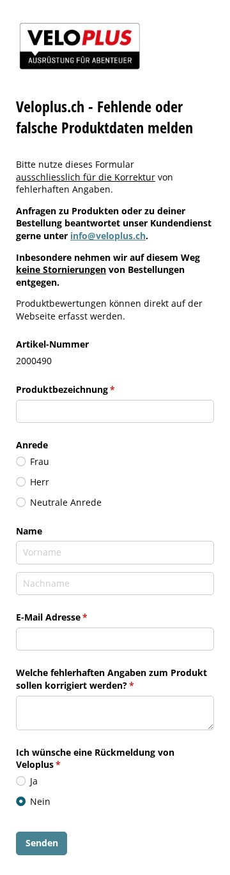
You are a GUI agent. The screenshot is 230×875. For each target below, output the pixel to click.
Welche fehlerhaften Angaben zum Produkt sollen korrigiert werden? (111, 678)
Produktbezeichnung (91, 389)
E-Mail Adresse (77, 617)
